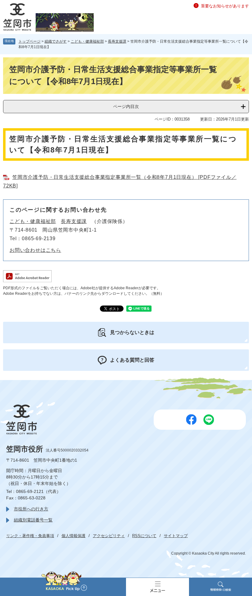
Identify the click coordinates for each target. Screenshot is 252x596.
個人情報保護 (73, 535)
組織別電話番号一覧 (33, 519)
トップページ (29, 41)
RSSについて (144, 535)
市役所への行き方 (31, 508)
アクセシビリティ (109, 535)
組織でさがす (56, 41)
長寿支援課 (117, 41)
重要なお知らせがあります (225, 6)
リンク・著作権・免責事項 (30, 535)
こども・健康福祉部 (87, 41)
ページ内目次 (126, 106)
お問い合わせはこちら (35, 250)
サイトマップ (176, 535)
